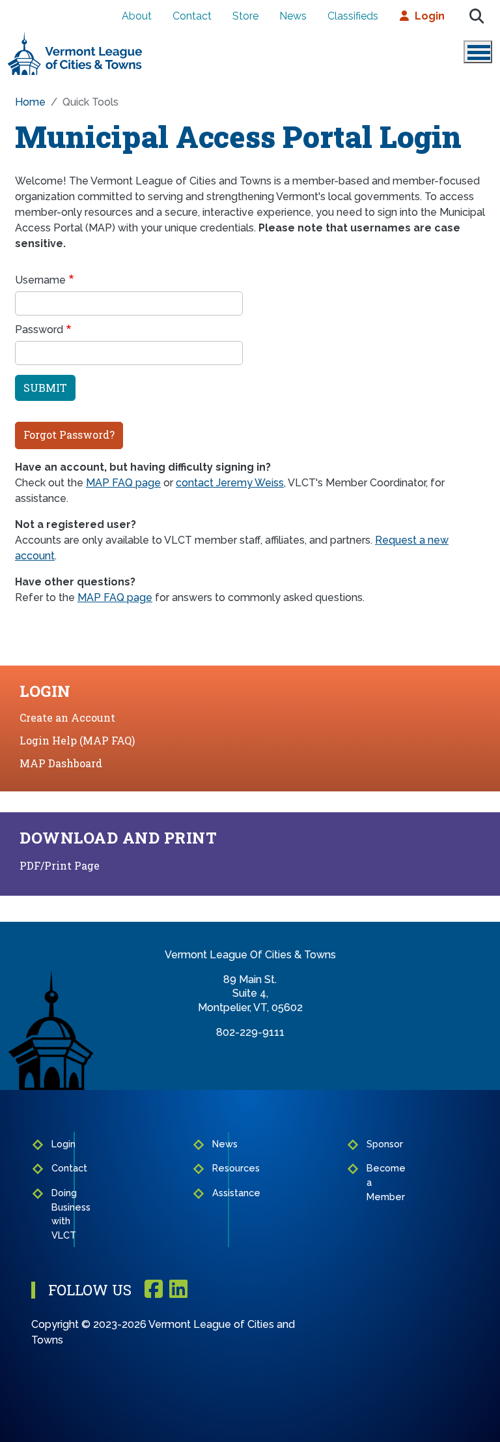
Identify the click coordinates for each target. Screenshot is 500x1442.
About (137, 16)
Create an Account (67, 717)
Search (476, 16)
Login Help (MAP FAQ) (77, 740)
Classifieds (352, 16)
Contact (192, 16)
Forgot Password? (69, 434)
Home (30, 102)
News (293, 16)
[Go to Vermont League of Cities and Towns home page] (75, 37)
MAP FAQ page (123, 483)
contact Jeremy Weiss (230, 483)
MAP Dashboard (61, 763)
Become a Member (372, 1181)
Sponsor (372, 1143)
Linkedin (178, 1289)
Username (40, 280)
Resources (217, 1167)
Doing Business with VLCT (58, 1214)
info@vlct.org (250, 1046)
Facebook (154, 1289)
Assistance (217, 1192)
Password (39, 329)
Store (245, 16)
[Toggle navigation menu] (478, 51)
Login (430, 16)
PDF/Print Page (60, 865)
